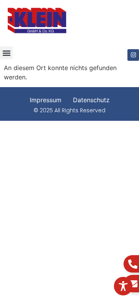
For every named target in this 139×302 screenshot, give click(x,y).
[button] (6, 52)
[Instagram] (133, 55)
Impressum (45, 100)
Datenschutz (91, 100)
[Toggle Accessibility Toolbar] (123, 286)
